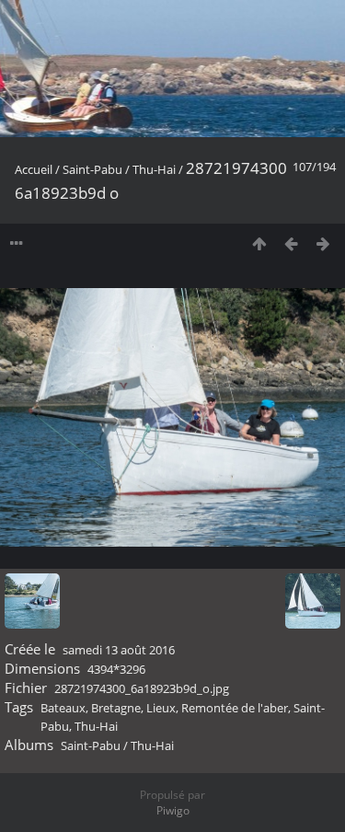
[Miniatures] (259, 243)
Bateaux (63, 707)
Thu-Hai (154, 169)
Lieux (161, 707)
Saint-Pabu (92, 169)
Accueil (33, 169)
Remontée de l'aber (234, 707)
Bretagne (116, 707)
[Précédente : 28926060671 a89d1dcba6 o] (291, 243)
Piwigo (173, 810)
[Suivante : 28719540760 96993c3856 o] (323, 243)
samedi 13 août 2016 (119, 649)
